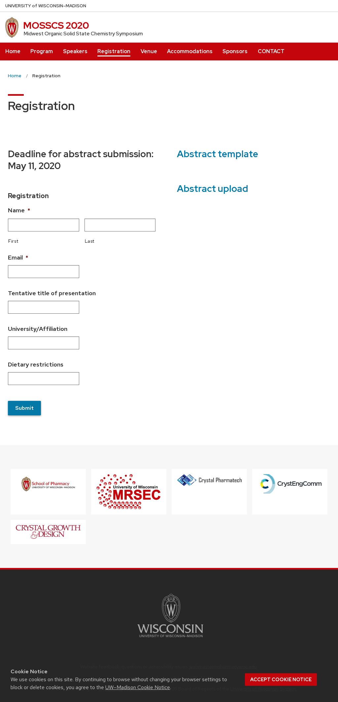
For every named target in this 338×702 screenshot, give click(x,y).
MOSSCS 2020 (56, 25)
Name (19, 210)
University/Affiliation (37, 329)
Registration (113, 51)
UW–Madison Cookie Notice (137, 687)
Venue (149, 51)
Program (41, 51)
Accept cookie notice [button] (281, 679)
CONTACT (271, 51)
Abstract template (217, 154)
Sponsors (235, 51)
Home (12, 51)
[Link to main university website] (170, 638)
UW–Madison (45, 6)
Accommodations (190, 51)
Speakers (75, 51)
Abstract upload (212, 188)
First (13, 241)
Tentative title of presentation (52, 293)
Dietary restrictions (35, 364)
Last (90, 241)
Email (18, 257)
